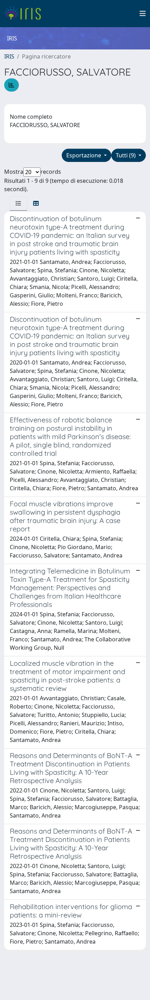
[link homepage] (25, 13)
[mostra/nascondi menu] (143, 13)
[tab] (18, 203)
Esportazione (84, 155)
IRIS (9, 56)
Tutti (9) (126, 155)
